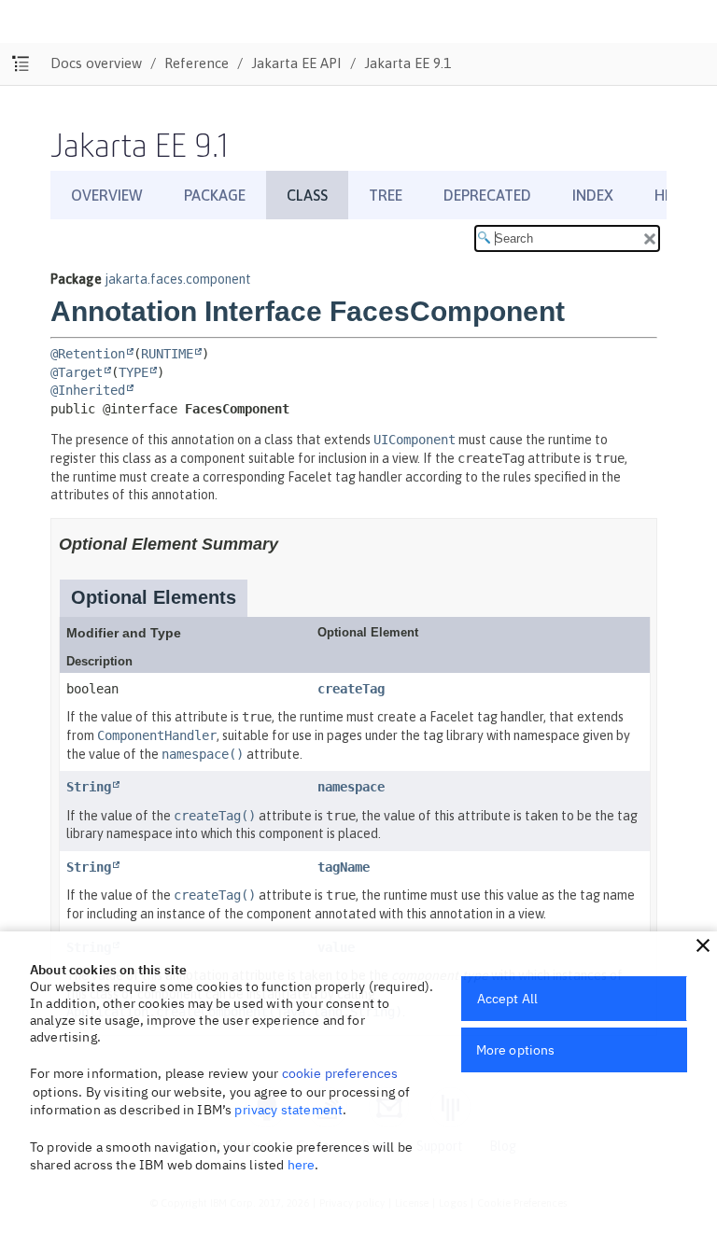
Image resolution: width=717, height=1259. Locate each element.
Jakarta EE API (296, 63)
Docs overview (96, 63)
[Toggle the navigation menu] (21, 64)
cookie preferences (340, 1073)
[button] (703, 945)
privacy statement (288, 1109)
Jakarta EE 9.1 (407, 63)
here (302, 1164)
